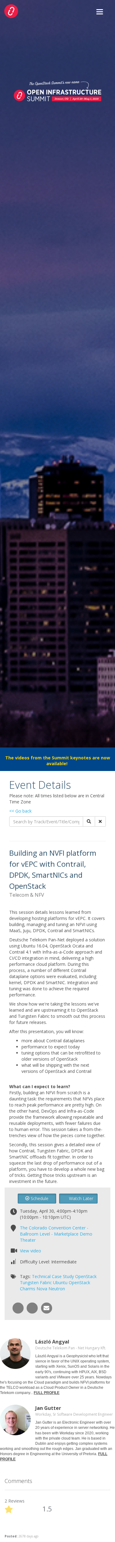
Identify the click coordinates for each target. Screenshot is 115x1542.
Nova (41, 1289)
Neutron (56, 1289)
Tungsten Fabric (36, 1282)
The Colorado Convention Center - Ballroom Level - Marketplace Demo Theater (56, 1234)
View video (30, 1251)
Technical (41, 1276)
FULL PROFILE (46, 1393)
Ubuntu (60, 1282)
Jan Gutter (48, 1408)
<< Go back (20, 811)
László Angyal (52, 1341)
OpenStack (86, 1276)
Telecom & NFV (26, 894)
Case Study (63, 1276)
